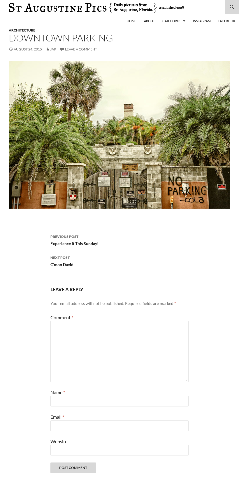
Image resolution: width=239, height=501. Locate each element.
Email (57, 417)
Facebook (226, 21)
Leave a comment (81, 49)
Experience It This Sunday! (74, 240)
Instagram (202, 21)
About (149, 21)
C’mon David (61, 261)
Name (57, 392)
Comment (61, 317)
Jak (53, 49)
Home (131, 21)
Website (58, 441)
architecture (22, 30)
